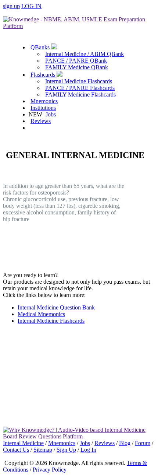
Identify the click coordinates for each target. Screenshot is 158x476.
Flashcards (43, 74)
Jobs (51, 114)
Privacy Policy (50, 469)
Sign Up (66, 450)
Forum (142, 443)
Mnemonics (44, 101)
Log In (88, 450)
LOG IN (31, 6)
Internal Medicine (23, 443)
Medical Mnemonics (41, 314)
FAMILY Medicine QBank (76, 67)
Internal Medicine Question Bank (56, 307)
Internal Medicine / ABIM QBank (84, 54)
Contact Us (16, 450)
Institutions (43, 108)
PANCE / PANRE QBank (76, 60)
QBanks (40, 47)
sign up (11, 6)
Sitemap (42, 450)
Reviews (40, 121)
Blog (124, 443)
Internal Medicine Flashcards (78, 81)
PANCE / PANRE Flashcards (80, 88)
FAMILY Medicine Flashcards (80, 94)
